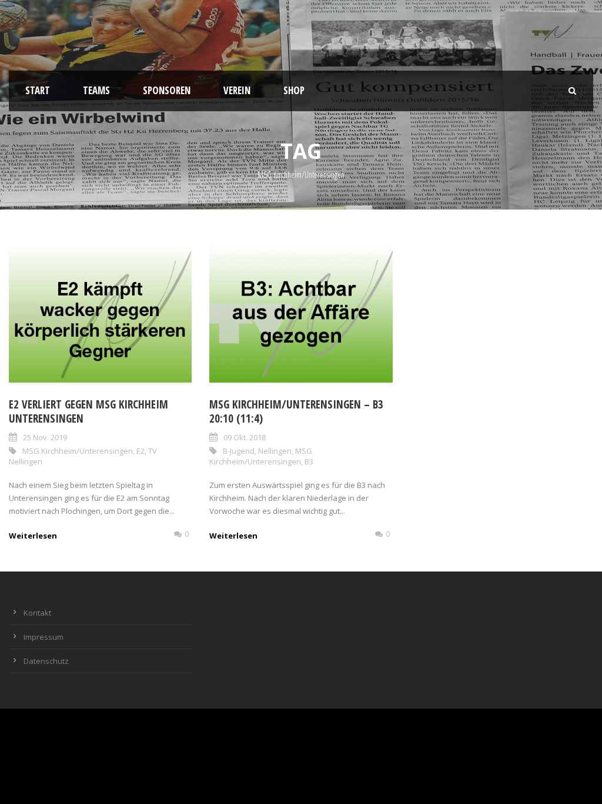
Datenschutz (46, 661)
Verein (236, 90)
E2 (140, 451)
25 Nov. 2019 (45, 437)
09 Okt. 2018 (244, 437)
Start (37, 90)
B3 (309, 461)
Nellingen (275, 451)
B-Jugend (239, 451)
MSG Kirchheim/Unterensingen (77, 451)
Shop (294, 90)
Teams (96, 90)
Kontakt (37, 612)
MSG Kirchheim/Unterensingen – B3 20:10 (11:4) (296, 412)
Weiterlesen (33, 535)
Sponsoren (166, 90)
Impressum (43, 637)
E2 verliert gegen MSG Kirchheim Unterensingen (88, 412)
